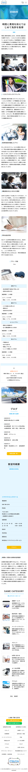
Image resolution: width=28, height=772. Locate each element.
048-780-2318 (5, 504)
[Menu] (25, 2)
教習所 (16, 696)
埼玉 (11, 696)
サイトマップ (21, 754)
